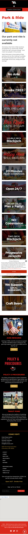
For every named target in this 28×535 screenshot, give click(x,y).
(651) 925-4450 (6, 439)
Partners (5, 462)
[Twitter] (14, 531)
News (4, 460)
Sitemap (5, 468)
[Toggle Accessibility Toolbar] (25, 532)
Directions (5, 456)
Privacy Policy (11, 268)
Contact (5, 452)
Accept (14, 271)
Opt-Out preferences (11, 273)
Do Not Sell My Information (17, 527)
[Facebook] (11, 531)
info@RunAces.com (7, 443)
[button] (26, 261)
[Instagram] (17, 531)
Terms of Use (18, 268)
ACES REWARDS (14, 338)
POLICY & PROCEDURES (14, 375)
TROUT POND (14, 411)
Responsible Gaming (8, 466)
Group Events (6, 458)
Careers (5, 454)
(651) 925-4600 (6, 442)
